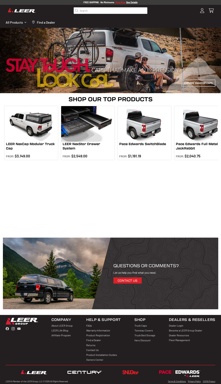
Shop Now (120, 2)
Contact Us (92, 349)
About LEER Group (62, 325)
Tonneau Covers (143, 330)
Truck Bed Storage (144, 335)
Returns (90, 345)
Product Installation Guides (101, 354)
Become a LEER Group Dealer (185, 330)
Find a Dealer (93, 340)
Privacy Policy (194, 381)
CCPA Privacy (209, 381)
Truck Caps (140, 325)
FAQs (89, 325)
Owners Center (94, 359)
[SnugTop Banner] (110, 60)
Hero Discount (142, 340)
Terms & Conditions (177, 381)
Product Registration (98, 335)
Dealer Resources (179, 335)
